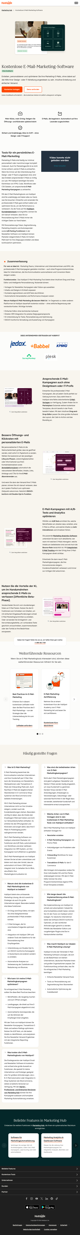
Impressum (53, 1225)
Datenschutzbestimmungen (35, 1225)
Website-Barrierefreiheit (31, 1229)
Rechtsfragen (17, 1225)
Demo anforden (33, 89)
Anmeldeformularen (10, 468)
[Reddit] (52, 1199)
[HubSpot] (7, 3)
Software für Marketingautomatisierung (23, 1139)
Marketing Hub (7, 10)
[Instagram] (31, 1199)
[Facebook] (26, 1199)
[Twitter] (42, 1199)
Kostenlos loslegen (12, 89)
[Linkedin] (47, 1199)
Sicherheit (63, 1225)
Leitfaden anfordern (24, 726)
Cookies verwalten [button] (50, 1229)
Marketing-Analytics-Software (65, 536)
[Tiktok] (57, 1199)
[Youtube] (36, 1199)
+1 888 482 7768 (40, 643)
